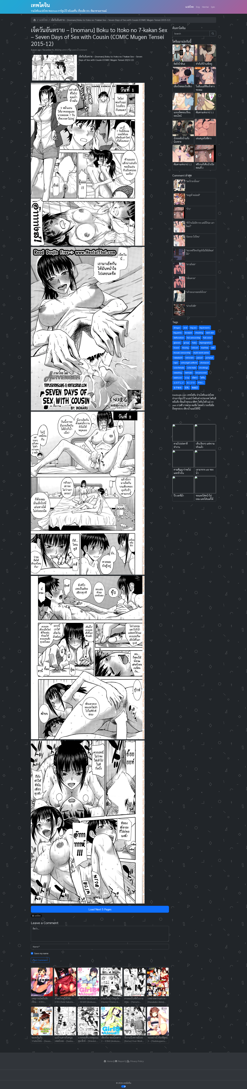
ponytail (209, 357)
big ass (193, 327)
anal (185, 327)
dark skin (210, 332)
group (186, 342)
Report (121, 1061)
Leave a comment (79, 49)
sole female (179, 367)
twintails (188, 372)
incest (176, 347)
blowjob (188, 332)
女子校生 (178, 387)
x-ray (187, 377)
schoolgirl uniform (189, 362)
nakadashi (178, 357)
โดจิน (203, 377)
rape (176, 362)
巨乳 (187, 387)
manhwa (204, 347)
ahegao (177, 327)
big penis (178, 332)
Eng (198, 6)
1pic (213, 6)
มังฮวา (194, 377)
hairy (194, 342)
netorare (190, 357)
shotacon (204, 362)
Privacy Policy (137, 1061)
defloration (179, 337)
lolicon (195, 347)
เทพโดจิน (40, 5)
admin (64, 49)
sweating (178, 372)
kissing (185, 347)
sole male (191, 367)
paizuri (200, 357)
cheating (199, 332)
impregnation (206, 342)
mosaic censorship (182, 352)
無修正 (195, 387)
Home (109, 1061)
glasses (177, 342)
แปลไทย (189, 6)
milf (213, 347)
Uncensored (201, 372)
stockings (203, 367)
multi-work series (201, 352)
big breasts (205, 327)
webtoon (178, 377)
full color (207, 337)
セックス (191, 382)
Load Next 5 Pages (99, 909)
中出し (201, 382)
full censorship (193, 337)
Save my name (41, 953)
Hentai (205, 6)
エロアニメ (179, 382)
